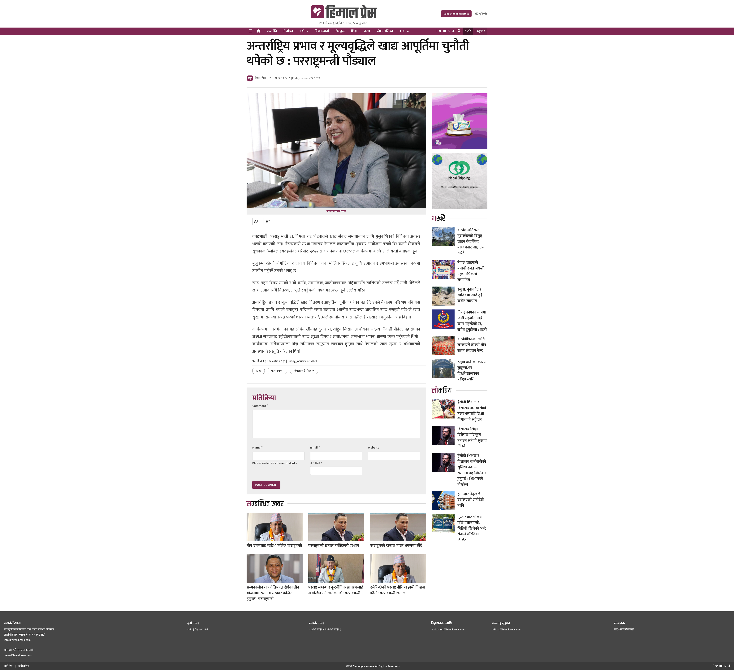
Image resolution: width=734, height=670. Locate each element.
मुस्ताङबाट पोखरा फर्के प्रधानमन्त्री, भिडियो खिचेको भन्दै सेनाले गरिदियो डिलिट (471, 528)
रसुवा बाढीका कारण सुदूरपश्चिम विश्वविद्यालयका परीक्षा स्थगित (471, 371)
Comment (260, 406)
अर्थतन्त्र (303, 31)
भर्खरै (468, 31)
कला (367, 31)
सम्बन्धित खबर (265, 504)
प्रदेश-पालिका (385, 31)
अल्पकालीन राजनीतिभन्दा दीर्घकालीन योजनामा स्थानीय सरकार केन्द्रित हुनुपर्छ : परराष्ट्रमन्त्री (273, 593)
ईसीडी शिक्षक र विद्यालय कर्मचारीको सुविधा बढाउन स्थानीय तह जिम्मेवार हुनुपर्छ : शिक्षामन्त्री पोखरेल (471, 470)
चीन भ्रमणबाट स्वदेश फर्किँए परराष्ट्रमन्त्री (274, 545)
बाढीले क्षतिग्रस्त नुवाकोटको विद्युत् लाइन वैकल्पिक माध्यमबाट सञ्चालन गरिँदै (470, 241)
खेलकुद (340, 31)
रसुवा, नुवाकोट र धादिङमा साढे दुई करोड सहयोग (469, 295)
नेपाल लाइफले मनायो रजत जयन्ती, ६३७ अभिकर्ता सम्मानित (471, 271)
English (480, 31)
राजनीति (272, 31)
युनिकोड (482, 14)
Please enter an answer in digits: (275, 463)
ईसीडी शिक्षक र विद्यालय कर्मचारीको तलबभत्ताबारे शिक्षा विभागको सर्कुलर (471, 411)
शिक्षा (354, 31)
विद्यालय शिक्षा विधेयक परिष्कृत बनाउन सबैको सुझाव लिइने (472, 437)
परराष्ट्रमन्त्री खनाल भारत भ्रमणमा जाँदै (396, 545)
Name (257, 447)
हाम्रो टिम (8, 666)
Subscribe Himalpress (456, 13)
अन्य (401, 31)
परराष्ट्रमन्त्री (277, 370)
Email (315, 447)
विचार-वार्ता (322, 31)
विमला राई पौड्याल (304, 370)
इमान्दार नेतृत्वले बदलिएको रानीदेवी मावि (470, 500)
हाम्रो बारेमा (23, 666)
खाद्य (258, 370)
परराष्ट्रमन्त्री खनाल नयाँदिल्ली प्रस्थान (333, 545)
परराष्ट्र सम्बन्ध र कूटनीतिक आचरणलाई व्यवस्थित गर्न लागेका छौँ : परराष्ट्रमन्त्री (335, 590)
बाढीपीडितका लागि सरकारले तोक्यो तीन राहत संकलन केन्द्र (471, 345)
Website (373, 447)
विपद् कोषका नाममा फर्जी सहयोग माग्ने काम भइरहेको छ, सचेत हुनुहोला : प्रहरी (472, 321)
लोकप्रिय (442, 390)
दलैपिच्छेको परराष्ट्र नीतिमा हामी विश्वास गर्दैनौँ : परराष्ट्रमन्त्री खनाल (397, 590)
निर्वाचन (288, 31)
